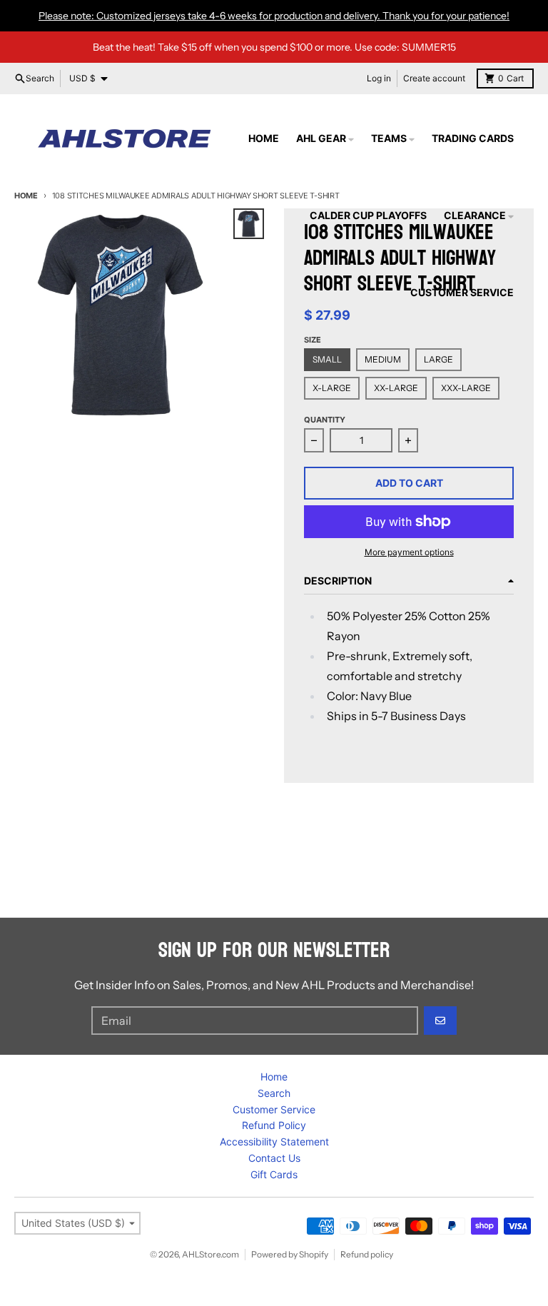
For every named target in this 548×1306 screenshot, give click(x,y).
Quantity (324, 420)
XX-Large (396, 388)
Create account (434, 78)
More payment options (409, 552)
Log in (379, 78)
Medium (383, 359)
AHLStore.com (210, 1254)
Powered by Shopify (289, 1254)
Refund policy (366, 1254)
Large (438, 359)
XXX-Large (466, 388)
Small (327, 359)
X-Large (332, 388)
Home (26, 196)
